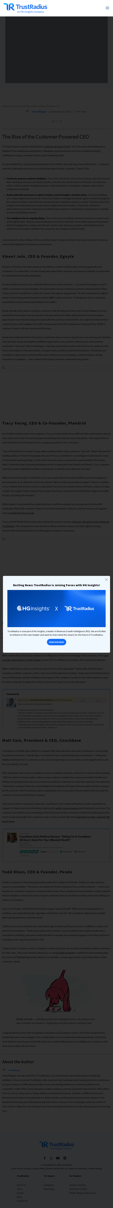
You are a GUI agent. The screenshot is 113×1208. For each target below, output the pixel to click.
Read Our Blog (56, 642)
